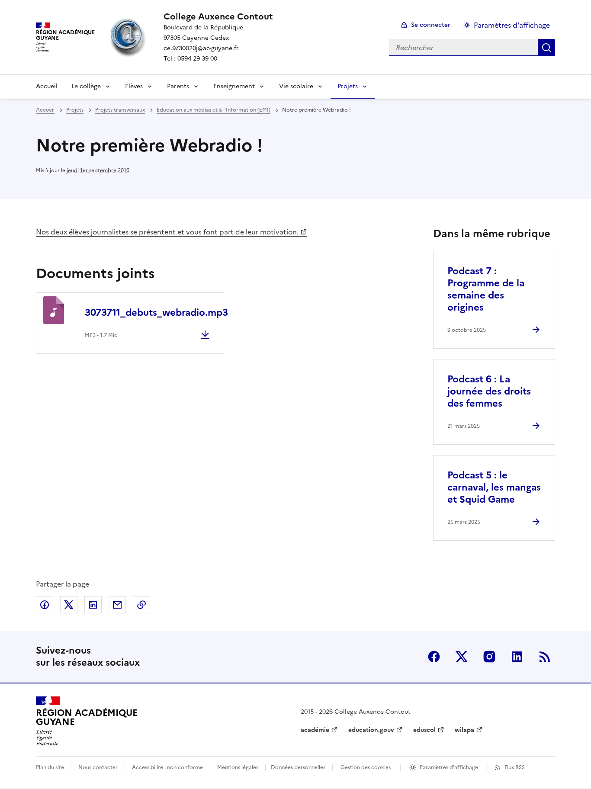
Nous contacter (98, 767)
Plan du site (50, 767)
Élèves (134, 86)
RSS (544, 656)
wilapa (464, 729)
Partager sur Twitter (68, 604)
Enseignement (234, 86)
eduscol (424, 729)
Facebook (434, 656)
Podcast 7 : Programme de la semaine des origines (485, 289)
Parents (178, 86)
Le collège (86, 86)
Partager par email (117, 604)
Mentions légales (237, 767)
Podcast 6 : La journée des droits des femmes (489, 391)
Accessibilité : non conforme (167, 767)
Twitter (461, 656)
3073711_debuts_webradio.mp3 (156, 312)
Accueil (47, 86)
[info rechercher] (546, 47)
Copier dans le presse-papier (141, 604)
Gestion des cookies (365, 767)
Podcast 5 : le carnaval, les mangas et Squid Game (494, 487)
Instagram (489, 656)
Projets (347, 86)
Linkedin (517, 656)
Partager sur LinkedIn (93, 604)
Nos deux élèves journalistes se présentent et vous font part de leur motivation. (167, 232)
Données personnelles (298, 767)
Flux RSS (514, 767)
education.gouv (371, 729)
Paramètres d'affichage (512, 25)
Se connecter (430, 24)
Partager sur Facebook (44, 604)
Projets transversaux (120, 110)
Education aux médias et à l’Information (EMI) (213, 110)
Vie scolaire (296, 86)
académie (315, 729)
